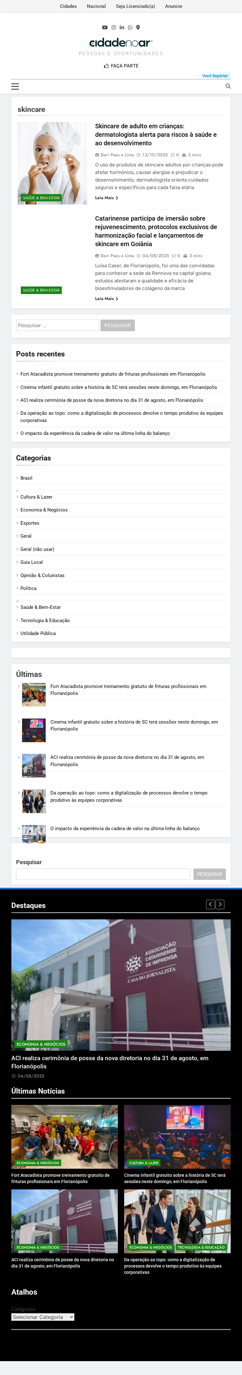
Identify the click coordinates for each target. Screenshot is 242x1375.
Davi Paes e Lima (117, 155)
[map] (138, 28)
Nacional (96, 6)
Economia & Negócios (44, 510)
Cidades (68, 6)
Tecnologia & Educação (45, 620)
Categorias (23, 1309)
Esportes (29, 523)
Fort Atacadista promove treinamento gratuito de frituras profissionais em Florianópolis (112, 374)
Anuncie (173, 6)
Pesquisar (29, 862)
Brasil (26, 478)
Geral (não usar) (37, 549)
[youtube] (105, 28)
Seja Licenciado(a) (135, 6)
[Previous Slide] (210, 904)
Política (28, 588)
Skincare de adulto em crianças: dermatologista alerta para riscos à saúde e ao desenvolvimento (156, 134)
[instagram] (114, 28)
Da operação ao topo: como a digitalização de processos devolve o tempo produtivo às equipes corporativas (173, 1266)
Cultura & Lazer (36, 497)
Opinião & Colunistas (42, 575)
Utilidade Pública (38, 633)
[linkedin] (122, 28)
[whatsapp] (130, 28)
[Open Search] (228, 86)
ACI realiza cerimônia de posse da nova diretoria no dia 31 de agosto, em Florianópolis (111, 400)
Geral (26, 536)
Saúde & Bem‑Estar (41, 198)
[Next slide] (220, 904)
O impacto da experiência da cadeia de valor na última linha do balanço (95, 433)
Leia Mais (104, 197)
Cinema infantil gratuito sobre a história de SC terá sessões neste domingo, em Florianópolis (118, 387)
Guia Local (31, 562)
